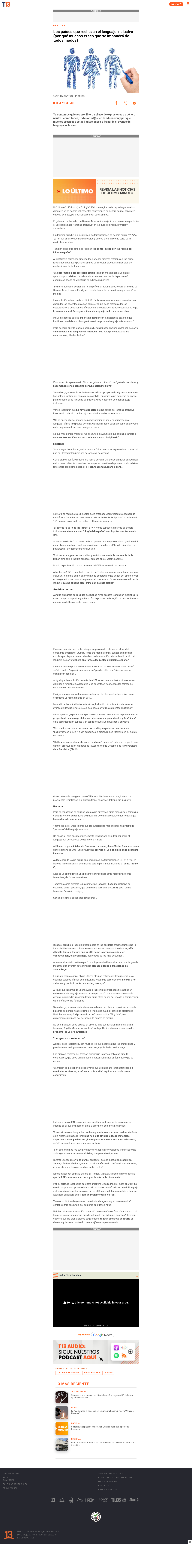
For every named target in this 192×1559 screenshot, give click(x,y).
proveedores (10, 1488)
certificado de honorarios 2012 (115, 1478)
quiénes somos (11, 1474)
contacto (103, 1486)
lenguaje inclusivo (68, 1373)
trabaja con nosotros (111, 1474)
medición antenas (107, 1482)
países (109, 1373)
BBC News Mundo (64, 103)
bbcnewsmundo (92, 1373)
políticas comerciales (15, 1484)
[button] (116, 103)
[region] (96, 1552)
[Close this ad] (190, 1542)
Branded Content (107, 1490)
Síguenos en (84, 1334)
